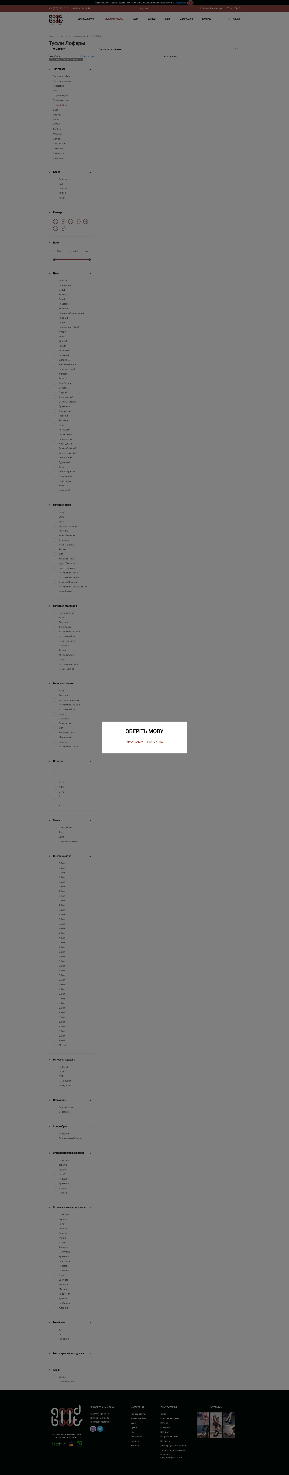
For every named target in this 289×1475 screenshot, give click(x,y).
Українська (134, 742)
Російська (155, 742)
